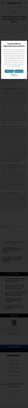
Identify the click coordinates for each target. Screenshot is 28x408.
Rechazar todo (19, 71)
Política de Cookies (16, 66)
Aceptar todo (9, 71)
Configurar (14, 75)
